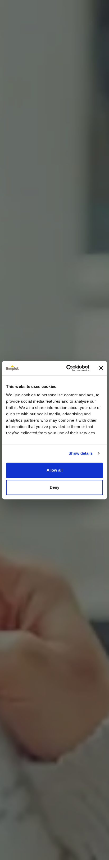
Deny (54, 487)
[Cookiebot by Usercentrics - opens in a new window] (67, 368)
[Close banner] (101, 368)
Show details (81, 453)
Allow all (54, 470)
